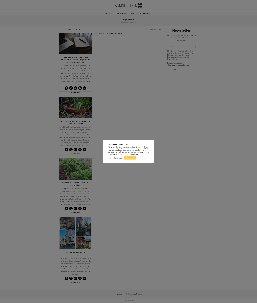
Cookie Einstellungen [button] (115, 158)
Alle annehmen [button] (129, 158)
